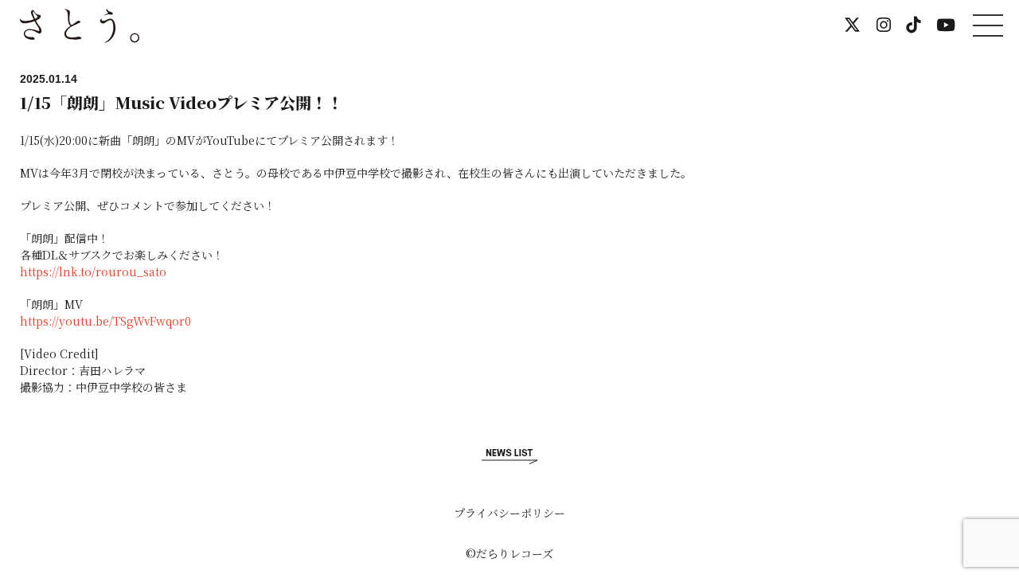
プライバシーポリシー (509, 513)
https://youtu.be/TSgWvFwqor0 (105, 321)
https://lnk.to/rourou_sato (93, 271)
